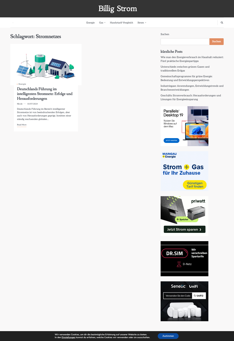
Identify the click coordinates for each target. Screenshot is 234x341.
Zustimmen (168, 335)
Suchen (165, 34)
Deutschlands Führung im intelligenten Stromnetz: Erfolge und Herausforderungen (44, 93)
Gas (101, 22)
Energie (90, 22)
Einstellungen (68, 337)
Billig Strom (118, 8)
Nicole (19, 104)
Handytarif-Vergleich (121, 22)
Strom (141, 22)
